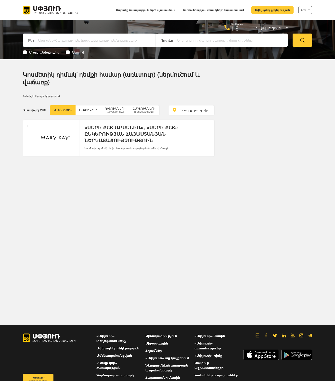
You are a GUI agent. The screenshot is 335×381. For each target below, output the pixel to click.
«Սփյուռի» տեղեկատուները (111, 338)
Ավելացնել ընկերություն (272, 10)
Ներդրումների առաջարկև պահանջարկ (166, 367)
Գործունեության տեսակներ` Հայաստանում (213, 10)
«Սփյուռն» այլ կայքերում (167, 358)
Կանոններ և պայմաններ (216, 375)
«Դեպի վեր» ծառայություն (108, 365)
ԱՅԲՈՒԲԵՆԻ (88, 110)
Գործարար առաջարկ (115, 375)
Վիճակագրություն (161, 335)
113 (235, 28)
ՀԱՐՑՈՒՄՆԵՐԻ (144, 110)
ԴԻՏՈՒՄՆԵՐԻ (115, 110)
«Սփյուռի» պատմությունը (207, 345)
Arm (303, 10)
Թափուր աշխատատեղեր (208, 365)
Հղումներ (153, 350)
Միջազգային (156, 343)
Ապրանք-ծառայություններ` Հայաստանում (146, 10)
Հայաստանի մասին (162, 377)
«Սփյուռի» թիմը (208, 355)
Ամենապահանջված (114, 355)
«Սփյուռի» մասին (209, 335)
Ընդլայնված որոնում (267, 28)
